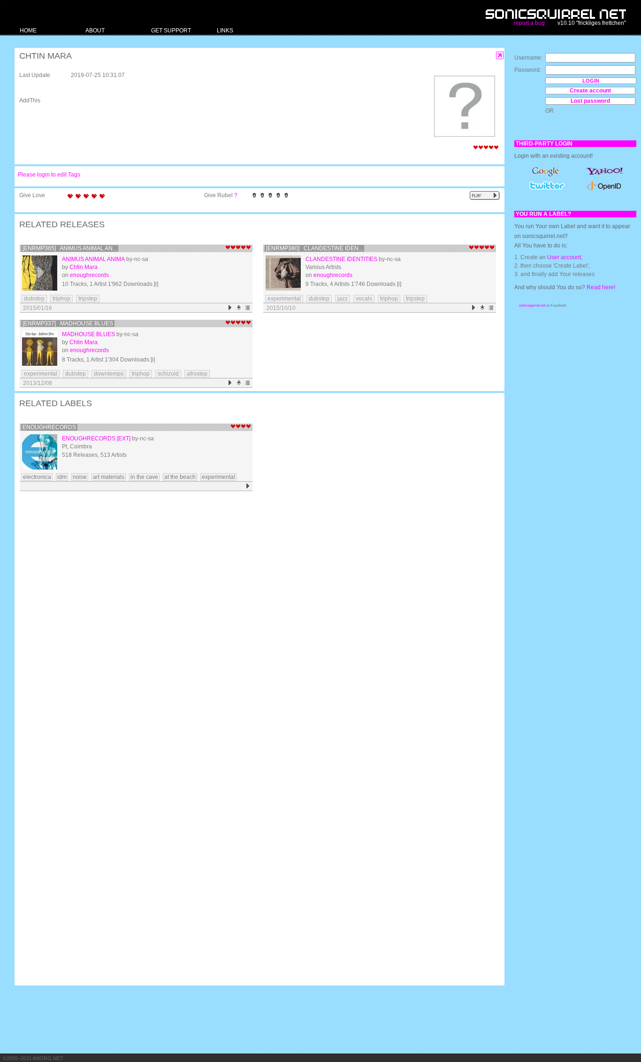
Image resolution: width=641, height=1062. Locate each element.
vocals (364, 298)
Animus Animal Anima (93, 259)
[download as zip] (239, 307)
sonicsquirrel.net (532, 305)
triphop (61, 298)
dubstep (34, 298)
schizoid (168, 373)
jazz (342, 298)
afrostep (197, 373)
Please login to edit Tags (49, 174)
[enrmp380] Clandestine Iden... (314, 248)
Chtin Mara (83, 267)
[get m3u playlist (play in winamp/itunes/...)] (248, 307)
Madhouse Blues (88, 334)
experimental (284, 298)
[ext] (123, 438)
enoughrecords (89, 275)
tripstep (87, 298)
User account (564, 257)
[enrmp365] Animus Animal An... (70, 248)
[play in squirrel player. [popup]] (485, 195)
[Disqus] (254, 616)
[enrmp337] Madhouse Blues (68, 323)
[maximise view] (500, 55)
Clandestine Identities (341, 259)
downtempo (109, 373)
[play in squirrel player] (39, 273)
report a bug (529, 23)
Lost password (590, 101)
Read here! (601, 287)
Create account (590, 90)
